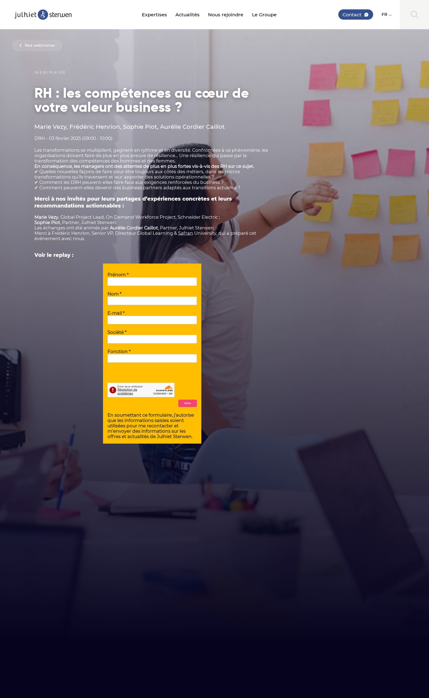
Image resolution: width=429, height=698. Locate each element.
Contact (352, 14)
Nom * (114, 294)
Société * (117, 332)
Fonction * (119, 351)
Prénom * (118, 274)
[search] (414, 14)
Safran (185, 233)
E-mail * (116, 313)
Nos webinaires (40, 45)
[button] (386, 14)
